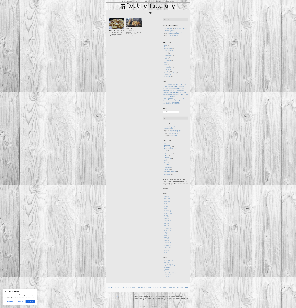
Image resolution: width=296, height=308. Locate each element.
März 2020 (166, 218)
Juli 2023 (166, 203)
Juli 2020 (166, 215)
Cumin (165, 87)
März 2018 (166, 240)
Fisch (166, 52)
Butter (175, 84)
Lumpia (129, 29)
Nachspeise (119, 34)
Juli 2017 (166, 252)
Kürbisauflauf (173, 37)
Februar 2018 (167, 242)
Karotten (166, 90)
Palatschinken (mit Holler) (175, 32)
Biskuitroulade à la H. (116, 31)
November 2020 (168, 211)
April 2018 (166, 239)
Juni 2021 (166, 208)
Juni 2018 (166, 235)
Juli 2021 (166, 206)
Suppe (185, 99)
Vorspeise (135, 35)
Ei (173, 86)
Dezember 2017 (168, 244)
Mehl (175, 92)
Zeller (164, 103)
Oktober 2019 (167, 222)
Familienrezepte (112, 34)
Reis (187, 94)
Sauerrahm (177, 97)
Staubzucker (180, 99)
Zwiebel (175, 102)
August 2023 (167, 201)
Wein (186, 101)
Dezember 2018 (168, 227)
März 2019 (166, 225)
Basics (121, 32)
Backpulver (169, 84)
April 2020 (166, 217)
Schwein (128, 33)
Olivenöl (183, 92)
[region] (20, 297)
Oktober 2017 (167, 247)
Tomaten (171, 101)
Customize (10, 301)
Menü (165, 64)
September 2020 (168, 213)
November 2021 (168, 205)
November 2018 (168, 228)
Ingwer (182, 88)
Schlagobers (168, 98)
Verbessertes (129, 35)
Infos (165, 62)
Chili (184, 85)
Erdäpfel (181, 87)
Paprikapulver (171, 94)
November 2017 (168, 245)
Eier (175, 86)
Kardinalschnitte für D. (174, 33)
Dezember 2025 (168, 200)
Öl (180, 102)
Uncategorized (167, 74)
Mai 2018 (166, 237)
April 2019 (166, 223)
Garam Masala (172, 88)
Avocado (164, 84)
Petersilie (177, 94)
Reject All (20, 301)
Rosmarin (167, 97)
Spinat (175, 99)
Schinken (182, 97)
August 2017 (167, 250)
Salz (172, 96)
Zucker (168, 103)
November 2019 (168, 220)
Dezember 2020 (168, 210)
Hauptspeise (135, 32)
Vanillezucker (177, 101)
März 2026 (166, 196)
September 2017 (168, 249)
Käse (170, 92)
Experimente (129, 32)
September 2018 (168, 230)
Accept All (30, 301)
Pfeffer (182, 94)
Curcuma (170, 87)
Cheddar (180, 84)
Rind (140, 32)
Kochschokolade (180, 90)
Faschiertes (165, 88)
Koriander (166, 92)
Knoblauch (173, 90)
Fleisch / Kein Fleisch (169, 50)
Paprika (165, 94)
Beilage (167, 66)
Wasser (183, 101)
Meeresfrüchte (169, 55)
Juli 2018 (166, 234)
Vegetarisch (112, 35)
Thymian (166, 101)
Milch (179, 93)
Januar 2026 (167, 198)
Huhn (166, 53)
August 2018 (167, 232)
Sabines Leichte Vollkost (170, 73)
